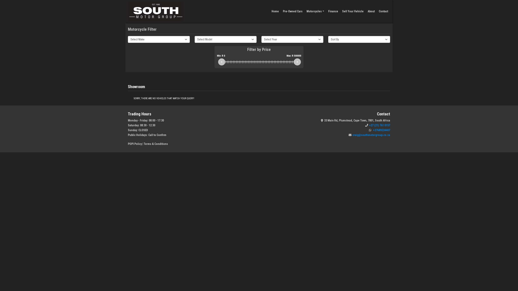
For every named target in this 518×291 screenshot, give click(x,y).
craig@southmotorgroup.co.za (371, 135)
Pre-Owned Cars (293, 11)
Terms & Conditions (156, 144)
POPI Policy (135, 144)
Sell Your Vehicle (353, 11)
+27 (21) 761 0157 (379, 125)
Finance (333, 11)
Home (275, 11)
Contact (383, 11)
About (371, 11)
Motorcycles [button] (314, 11)
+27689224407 (381, 130)
